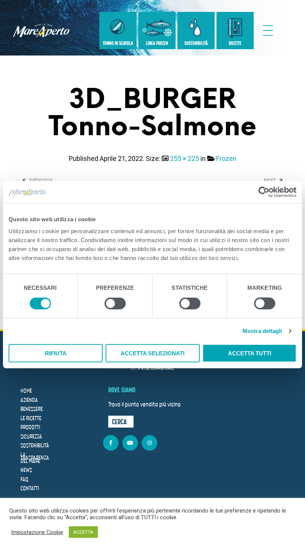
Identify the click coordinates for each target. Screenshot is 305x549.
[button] (121, 422)
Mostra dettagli (262, 331)
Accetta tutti (249, 353)
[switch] (115, 305)
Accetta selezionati (152, 353)
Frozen (226, 158)
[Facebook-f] (111, 443)
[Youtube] (130, 443)
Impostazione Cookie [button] (37, 532)
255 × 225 (184, 158)
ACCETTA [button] (83, 532)
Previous (40, 180)
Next (270, 180)
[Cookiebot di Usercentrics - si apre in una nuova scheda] (263, 192)
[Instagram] (149, 443)
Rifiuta (56, 353)
